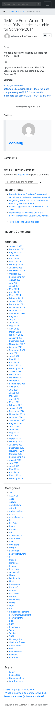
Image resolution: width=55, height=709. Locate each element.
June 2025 (14, 255)
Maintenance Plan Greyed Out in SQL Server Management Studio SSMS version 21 (29, 215)
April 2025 (14, 258)
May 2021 (14, 396)
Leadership (14, 578)
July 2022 (14, 353)
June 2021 (14, 393)
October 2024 (16, 274)
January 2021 (15, 408)
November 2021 (17, 377)
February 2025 (16, 264)
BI (10, 520)
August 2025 (15, 252)
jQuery (12, 575)
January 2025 (15, 267)
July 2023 (14, 319)
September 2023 (17, 313)
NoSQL (12, 602)
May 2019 (14, 469)
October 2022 (16, 347)
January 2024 (15, 301)
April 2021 (14, 399)
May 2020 (14, 432)
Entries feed (14, 675)
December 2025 (17, 249)
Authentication (16, 511)
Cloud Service (15, 535)
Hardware (13, 563)
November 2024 (17, 270)
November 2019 (17, 451)
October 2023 (16, 310)
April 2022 (14, 362)
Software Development (20, 615)
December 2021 (16, 374)
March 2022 (15, 365)
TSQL (11, 636)
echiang (15, 36)
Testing (12, 633)
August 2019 (15, 460)
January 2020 (15, 445)
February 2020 (16, 441)
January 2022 (15, 371)
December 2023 (17, 304)
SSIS (11, 621)
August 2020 (15, 423)
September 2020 (17, 420)
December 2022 (17, 341)
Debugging (14, 544)
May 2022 (14, 359)
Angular (12, 502)
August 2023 (15, 316)
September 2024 (17, 277)
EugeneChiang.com (26, 705)
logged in (23, 174)
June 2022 (14, 356)
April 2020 (14, 435)
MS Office (13, 593)
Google (12, 560)
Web (11, 648)
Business (13, 529)
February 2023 (16, 335)
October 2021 (15, 380)
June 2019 (14, 466)
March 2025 (15, 261)
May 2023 (14, 325)
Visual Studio (15, 645)
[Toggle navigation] (47, 4)
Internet (12, 566)
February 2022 (16, 368)
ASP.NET (13, 508)
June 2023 (14, 322)
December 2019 (16, 448)
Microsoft (13, 587)
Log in (12, 672)
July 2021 (13, 390)
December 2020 (17, 411)
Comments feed (16, 678)
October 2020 (16, 417)
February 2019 (16, 478)
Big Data (13, 523)
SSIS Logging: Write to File (19, 689)
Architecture (15, 505)
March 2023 (15, 332)
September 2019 (17, 457)
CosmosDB (14, 538)
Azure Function (16, 517)
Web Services (15, 651)
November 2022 (17, 344)
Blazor (12, 526)
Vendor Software (17, 642)
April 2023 (14, 329)
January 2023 (15, 338)
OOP (11, 605)
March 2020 (15, 438)
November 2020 (17, 414)
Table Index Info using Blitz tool (24, 222)
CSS (11, 541)
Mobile (12, 590)
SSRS (11, 624)
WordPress (14, 657)
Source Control (16, 618)
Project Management (19, 612)
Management (15, 584)
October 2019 (15, 454)
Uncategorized (16, 639)
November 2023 (17, 307)
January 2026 (15, 246)
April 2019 (14, 472)
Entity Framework (17, 554)
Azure (12, 514)
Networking (14, 599)
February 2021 (16, 405)
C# (10, 532)
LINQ (11, 581)
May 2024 (14, 289)
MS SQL (13, 596)
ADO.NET (13, 496)
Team (11, 630)
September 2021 (17, 383)
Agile (11, 499)
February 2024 (16, 298)
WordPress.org (16, 681)
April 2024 (14, 292)
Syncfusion (14, 627)
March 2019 (15, 475)
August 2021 (15, 386)
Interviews (14, 569)
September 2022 (17, 350)
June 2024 (14, 286)
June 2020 (14, 429)
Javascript (14, 572)
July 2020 (14, 426)
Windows (13, 654)
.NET (11, 492)
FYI (10, 557)
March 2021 (15, 402)
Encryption (14, 550)
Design (12, 547)
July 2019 (13, 463)
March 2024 (15, 295)
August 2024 (15, 280)
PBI (10, 608)
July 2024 (14, 283)
